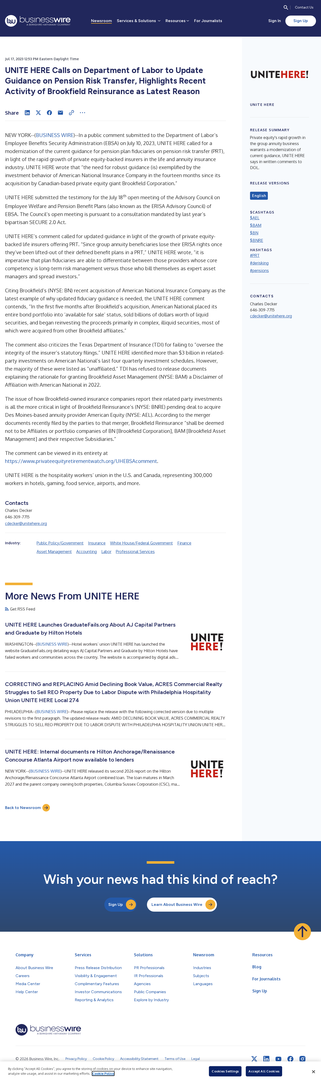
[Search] (286, 7)
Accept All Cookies (264, 1071)
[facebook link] (290, 1059)
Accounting (86, 551)
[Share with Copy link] (71, 113)
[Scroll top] (302, 931)
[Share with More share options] (82, 113)
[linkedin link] (266, 1059)
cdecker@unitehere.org (26, 523)
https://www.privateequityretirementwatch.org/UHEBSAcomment (81, 461)
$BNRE (256, 240)
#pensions (259, 270)
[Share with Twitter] (38, 113)
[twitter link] (254, 1059)
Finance (184, 543)
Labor (106, 551)
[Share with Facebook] (49, 113)
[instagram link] (302, 1059)
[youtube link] (278, 1059)
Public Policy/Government (60, 543)
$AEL (254, 217)
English (259, 195)
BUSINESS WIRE (54, 135)
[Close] (313, 1071)
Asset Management (54, 551)
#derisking (259, 262)
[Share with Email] (60, 113)
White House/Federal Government (141, 543)
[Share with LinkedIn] (27, 113)
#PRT (255, 255)
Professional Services (135, 551)
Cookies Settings (225, 1071)
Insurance (97, 543)
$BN (254, 232)
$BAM (255, 225)
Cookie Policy (103, 1073)
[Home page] (37, 21)
